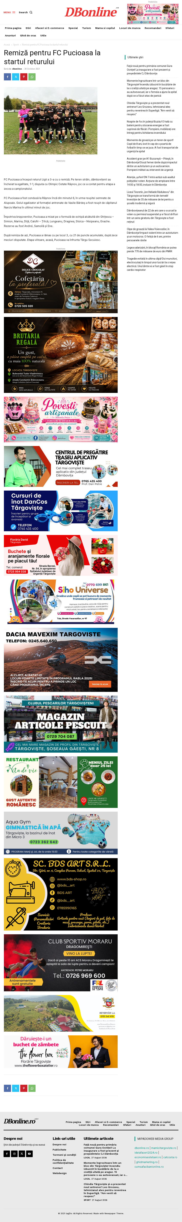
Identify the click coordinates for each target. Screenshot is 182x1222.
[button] (26, 12)
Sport (16, 44)
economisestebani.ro (148, 1157)
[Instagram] (14, 1154)
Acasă (7, 44)
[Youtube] (29, 1154)
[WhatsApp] (32, 76)
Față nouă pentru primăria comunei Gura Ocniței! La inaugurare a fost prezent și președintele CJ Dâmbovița (149, 70)
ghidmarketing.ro (147, 1162)
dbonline (17, 68)
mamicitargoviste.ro (163, 1148)
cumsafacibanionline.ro (149, 1166)
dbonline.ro (142, 1148)
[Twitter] (15, 76)
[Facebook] (7, 76)
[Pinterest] (23, 76)
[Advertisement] (60, 168)
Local (87, 1157)
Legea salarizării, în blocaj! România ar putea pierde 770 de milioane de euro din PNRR (151, 249)
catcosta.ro (170, 1157)
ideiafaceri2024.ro (146, 1152)
